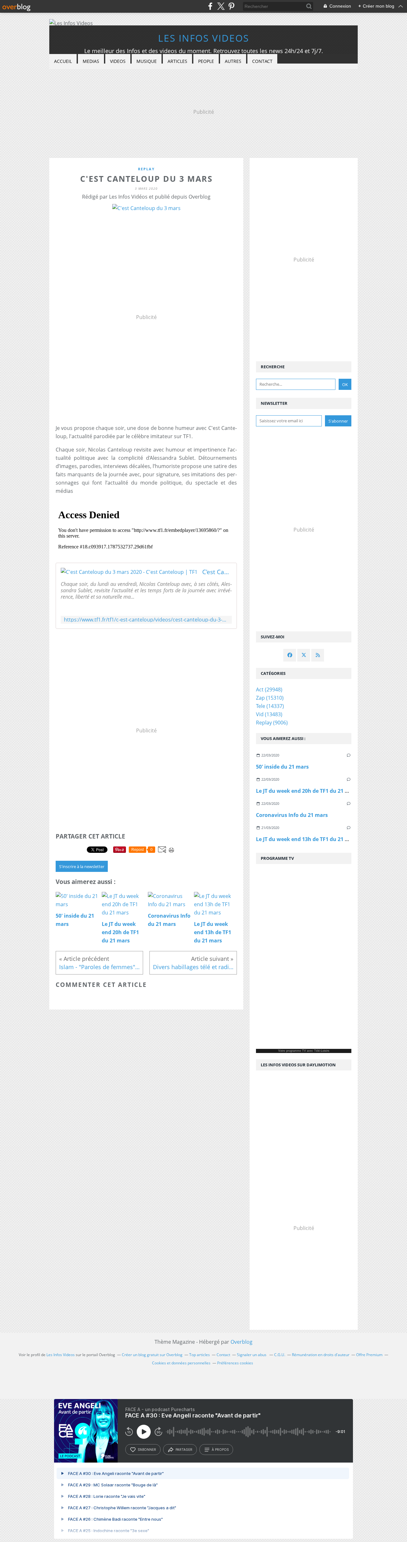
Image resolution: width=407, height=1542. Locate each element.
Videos (118, 61)
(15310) (270, 697)
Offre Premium (369, 1354)
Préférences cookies (235, 1363)
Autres (233, 61)
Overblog (241, 1341)
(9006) (272, 722)
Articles (177, 61)
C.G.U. (279, 1354)
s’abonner (147, 1449)
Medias (91, 61)
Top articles (199, 1354)
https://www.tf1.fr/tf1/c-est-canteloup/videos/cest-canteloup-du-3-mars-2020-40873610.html (146, 619)
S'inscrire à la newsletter (81, 866)
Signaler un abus (252, 1354)
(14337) (270, 706)
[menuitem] (63, 61)
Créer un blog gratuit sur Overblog (152, 1354)
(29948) (269, 689)
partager (184, 1449)
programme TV (296, 1050)
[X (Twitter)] (221, 6)
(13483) (269, 714)
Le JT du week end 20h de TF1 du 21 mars (307, 790)
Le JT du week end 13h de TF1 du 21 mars (307, 839)
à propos (220, 1449)
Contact (262, 61)
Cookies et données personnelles (181, 1363)
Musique (146, 61)
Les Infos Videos (203, 37)
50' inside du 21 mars (282, 766)
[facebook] (210, 6)
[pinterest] (231, 6)
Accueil (63, 61)
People (206, 61)
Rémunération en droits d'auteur (320, 1354)
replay (146, 168)
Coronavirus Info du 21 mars (292, 815)
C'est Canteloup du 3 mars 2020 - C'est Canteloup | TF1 (217, 572)
